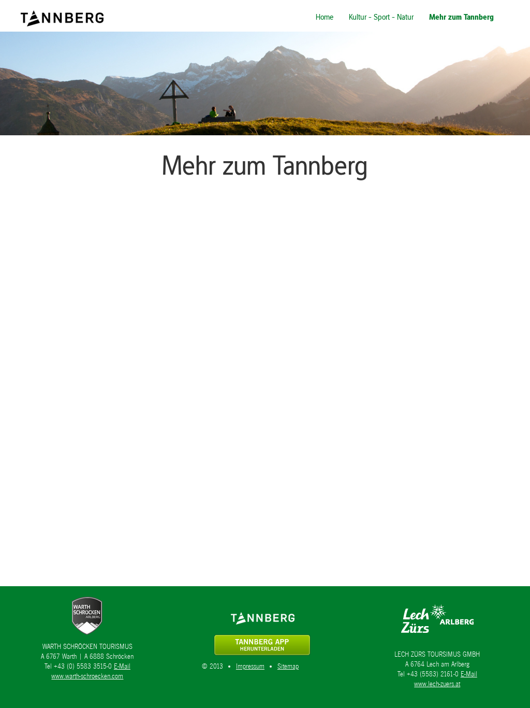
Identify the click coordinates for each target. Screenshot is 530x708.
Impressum (250, 666)
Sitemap (288, 666)
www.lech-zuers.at (437, 684)
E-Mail (122, 666)
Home (324, 17)
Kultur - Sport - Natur (381, 17)
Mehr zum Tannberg (461, 17)
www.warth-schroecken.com (87, 676)
